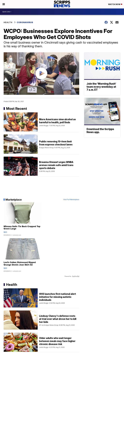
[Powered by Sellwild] (75, 276)
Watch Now (114, 4)
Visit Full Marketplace (71, 199)
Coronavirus (25, 22)
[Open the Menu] (4, 4)
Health (8, 22)
